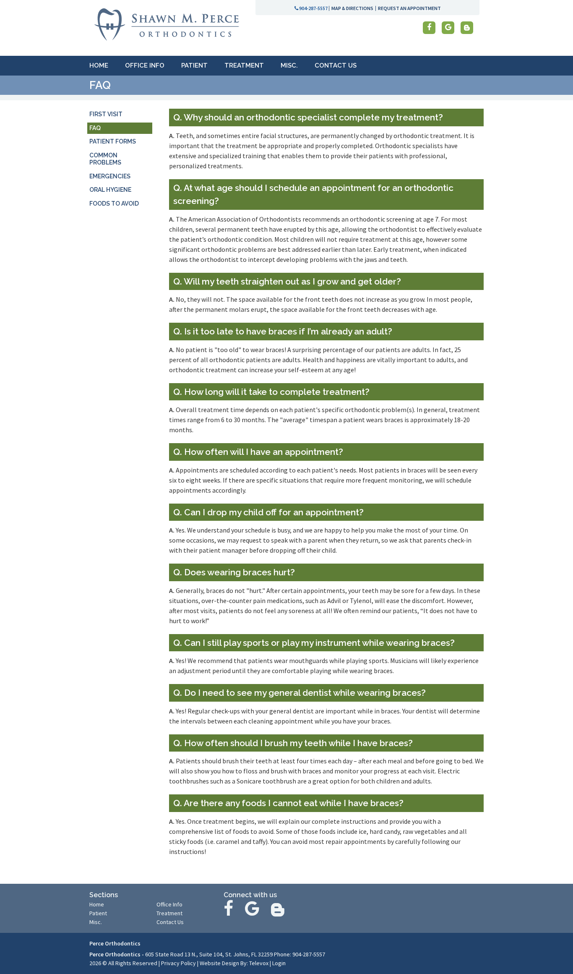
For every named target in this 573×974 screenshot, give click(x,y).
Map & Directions (352, 8)
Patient (98, 913)
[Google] (448, 27)
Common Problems (105, 159)
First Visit (105, 114)
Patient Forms (112, 141)
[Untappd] (467, 27)
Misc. (95, 922)
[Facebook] (429, 27)
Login (279, 963)
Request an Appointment (409, 8)
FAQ (95, 128)
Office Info (169, 904)
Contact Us (170, 922)
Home (96, 904)
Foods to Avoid (114, 203)
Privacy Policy (178, 963)
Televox (258, 963)
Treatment (169, 913)
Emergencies (109, 176)
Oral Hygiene (110, 189)
